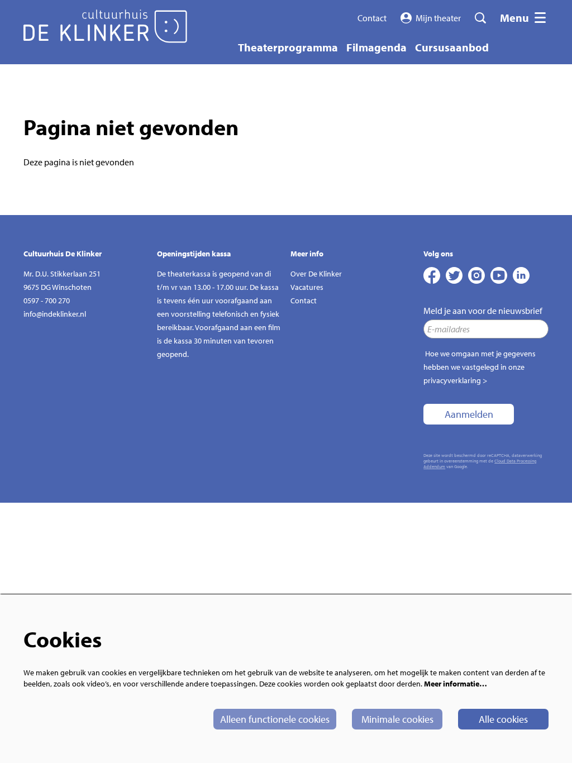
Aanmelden (469, 414)
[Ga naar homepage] (105, 26)
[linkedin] (521, 275)
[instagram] (476, 275)
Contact (372, 17)
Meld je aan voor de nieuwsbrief (482, 310)
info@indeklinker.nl (54, 314)
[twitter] (454, 275)
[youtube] (498, 275)
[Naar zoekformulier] (480, 17)
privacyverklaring (452, 380)
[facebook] (431, 275)
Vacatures (306, 287)
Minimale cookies (397, 719)
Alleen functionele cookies (275, 719)
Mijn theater (438, 17)
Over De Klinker (316, 274)
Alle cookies (503, 719)
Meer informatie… (455, 684)
